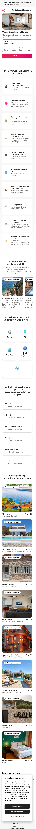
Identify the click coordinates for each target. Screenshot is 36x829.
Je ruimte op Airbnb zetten (21, 10)
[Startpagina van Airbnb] (3, 10)
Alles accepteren (17, 806)
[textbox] (10, 50)
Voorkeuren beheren (17, 816)
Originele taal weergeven (11, 4)
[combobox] (17, 43)
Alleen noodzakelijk (17, 811)
